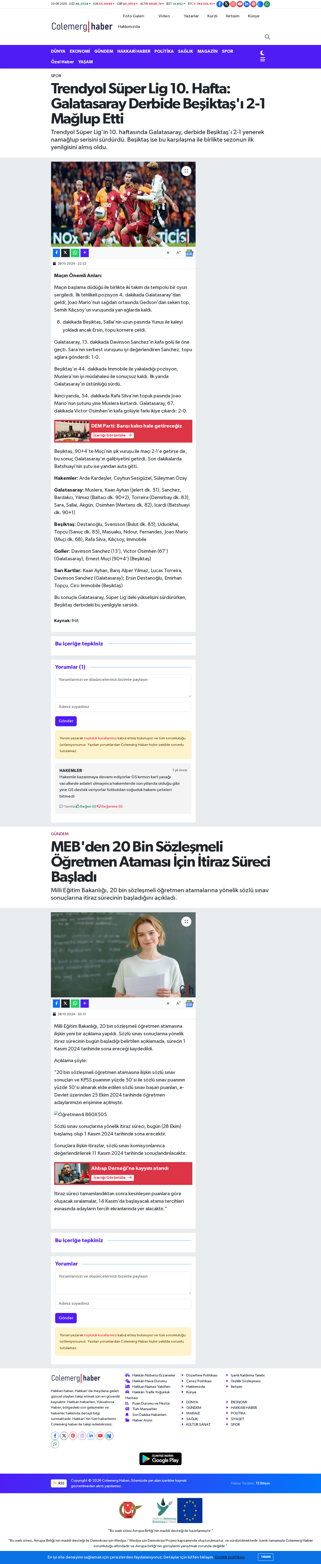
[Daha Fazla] (85, 253)
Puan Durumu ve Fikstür (151, 1403)
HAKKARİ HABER (133, 51)
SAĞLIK (185, 51)
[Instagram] (82, 1436)
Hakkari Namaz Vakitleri (151, 1387)
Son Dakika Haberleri (149, 1415)
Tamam (266, 1556)
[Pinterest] (73, 1436)
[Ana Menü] (262, 60)
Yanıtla (69, 806)
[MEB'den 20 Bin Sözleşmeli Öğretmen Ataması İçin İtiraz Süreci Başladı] (123, 954)
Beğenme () (112, 806)
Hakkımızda (129, 27)
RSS (61, 1483)
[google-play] (160, 1459)
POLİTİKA (164, 51)
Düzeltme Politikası (201, 1375)
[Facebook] (55, 1436)
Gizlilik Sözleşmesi (246, 1381)
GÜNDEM (103, 51)
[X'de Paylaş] (65, 253)
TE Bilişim (263, 1483)
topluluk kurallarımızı (101, 738)
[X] (64, 1436)
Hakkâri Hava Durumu (149, 1381)
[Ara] (267, 37)
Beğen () (87, 806)
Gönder (66, 721)
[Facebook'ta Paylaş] (56, 253)
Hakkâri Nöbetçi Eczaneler (153, 1375)
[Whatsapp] (55, 1444)
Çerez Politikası (199, 1381)
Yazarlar (191, 16)
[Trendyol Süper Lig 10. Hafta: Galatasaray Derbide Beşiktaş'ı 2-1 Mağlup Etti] (123, 204)
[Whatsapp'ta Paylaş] (75, 253)
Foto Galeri (133, 16)
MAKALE (193, 1413)
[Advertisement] (30, 148)
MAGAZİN (207, 51)
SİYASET (237, 1419)
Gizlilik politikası (230, 1557)
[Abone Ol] (189, 253)
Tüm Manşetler (144, 1409)
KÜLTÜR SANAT (198, 1424)
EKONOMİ (80, 51)
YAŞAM (85, 62)
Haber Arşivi (142, 1420)
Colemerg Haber (299, 1540)
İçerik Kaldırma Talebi (248, 1375)
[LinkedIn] (91, 1436)
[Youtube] (100, 1436)
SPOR (227, 51)
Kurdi (212, 16)
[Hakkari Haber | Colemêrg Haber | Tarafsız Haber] (82, 26)
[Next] (109, 1436)
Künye (254, 16)
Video (164, 16)
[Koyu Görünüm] (262, 53)
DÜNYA (58, 51)
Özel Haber (62, 62)
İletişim (232, 16)
